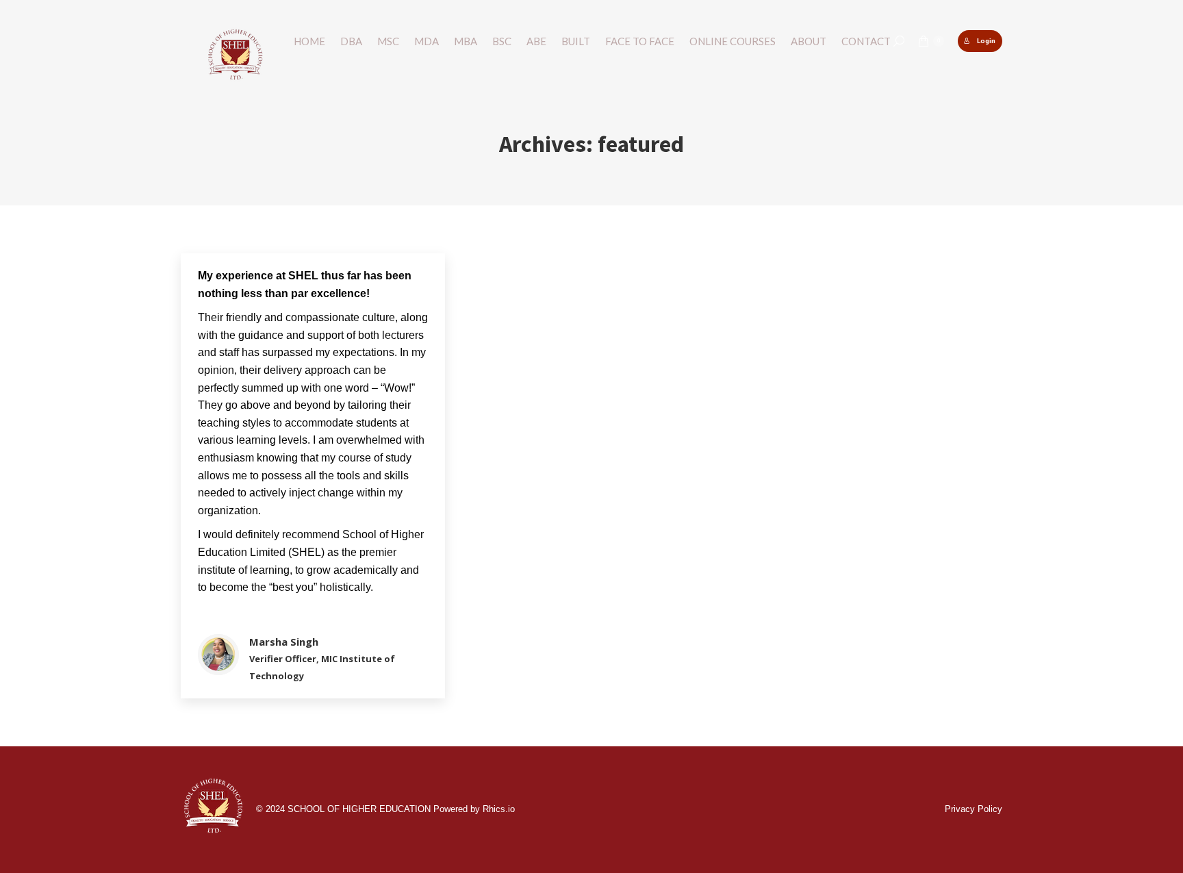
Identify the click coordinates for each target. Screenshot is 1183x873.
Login (986, 41)
